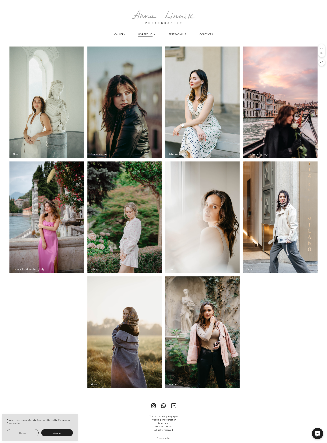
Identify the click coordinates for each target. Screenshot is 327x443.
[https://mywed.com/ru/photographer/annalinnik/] (173, 406)
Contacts (206, 34)
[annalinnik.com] (163, 16)
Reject (22, 432)
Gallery (119, 34)
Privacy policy (164, 437)
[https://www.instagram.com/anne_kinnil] (153, 406)
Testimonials (177, 34)
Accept (57, 432)
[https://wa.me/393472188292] (163, 406)
